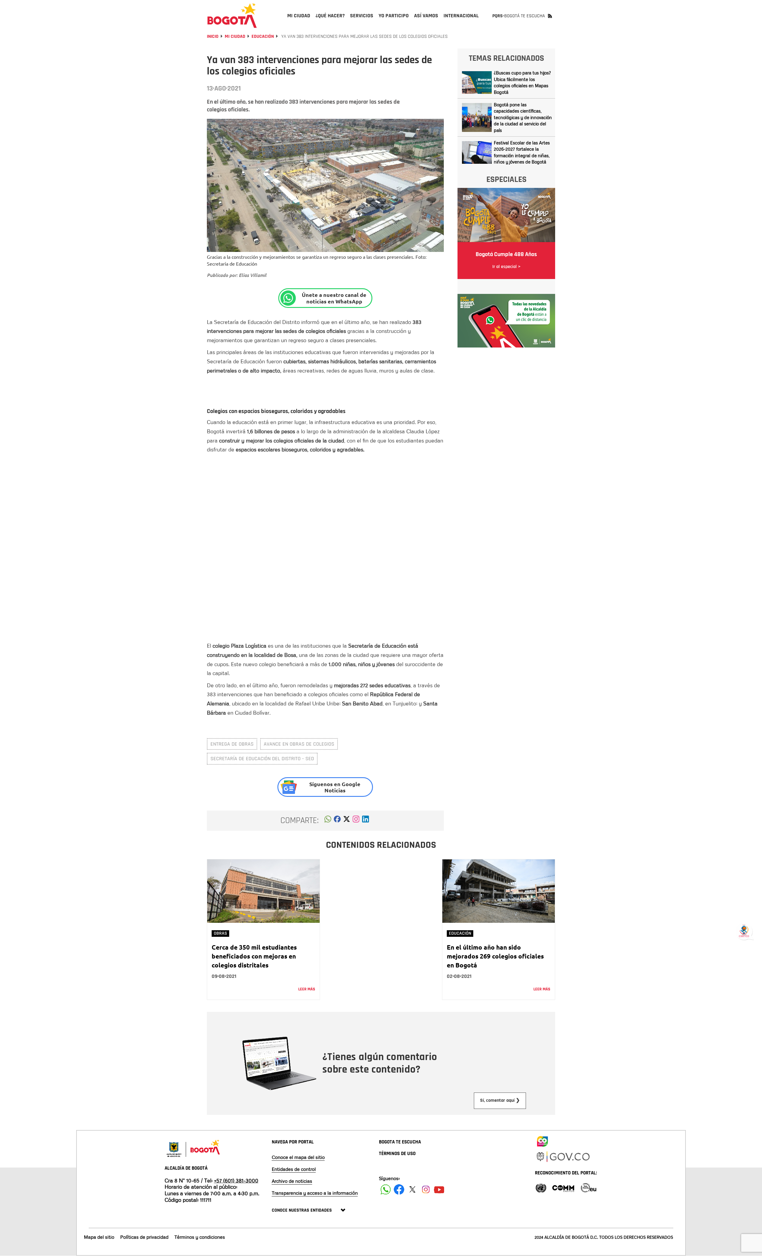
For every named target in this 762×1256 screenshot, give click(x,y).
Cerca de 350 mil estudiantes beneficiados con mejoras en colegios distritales (254, 956)
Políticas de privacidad (144, 1237)
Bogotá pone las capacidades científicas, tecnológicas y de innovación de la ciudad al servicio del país (523, 117)
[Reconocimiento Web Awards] (588, 1187)
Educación (263, 36)
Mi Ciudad (235, 36)
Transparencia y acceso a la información (315, 1193)
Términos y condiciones (199, 1237)
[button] (327, 821)
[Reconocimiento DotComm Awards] (563, 1187)
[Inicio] (232, 15)
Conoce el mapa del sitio (298, 1157)
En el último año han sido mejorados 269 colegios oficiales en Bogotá (495, 956)
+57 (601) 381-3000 (236, 1180)
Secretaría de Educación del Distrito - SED (262, 758)
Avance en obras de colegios (299, 744)
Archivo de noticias (292, 1181)
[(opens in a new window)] (356, 821)
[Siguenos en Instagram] (426, 1189)
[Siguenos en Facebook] (385, 1189)
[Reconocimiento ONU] (541, 1187)
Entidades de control (294, 1169)
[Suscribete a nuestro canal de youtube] (439, 1189)
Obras (220, 933)
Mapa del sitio (99, 1237)
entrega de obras (232, 744)
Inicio (212, 36)
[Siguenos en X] (412, 1189)
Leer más (306, 989)
